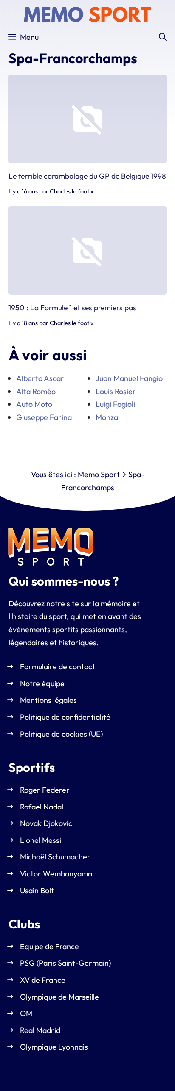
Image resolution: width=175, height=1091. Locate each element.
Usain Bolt (37, 890)
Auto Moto (34, 404)
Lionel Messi (40, 840)
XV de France (42, 980)
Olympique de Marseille (59, 997)
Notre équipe (42, 683)
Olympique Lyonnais (54, 1047)
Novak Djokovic (46, 824)
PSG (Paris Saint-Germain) (65, 963)
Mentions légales (48, 700)
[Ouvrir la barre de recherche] (162, 37)
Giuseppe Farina (44, 417)
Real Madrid (40, 1030)
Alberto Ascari (41, 378)
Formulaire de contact (57, 667)
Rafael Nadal (41, 807)
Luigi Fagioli (115, 404)
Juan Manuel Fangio (129, 378)
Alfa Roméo (36, 391)
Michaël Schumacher (55, 857)
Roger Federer (45, 790)
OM (26, 1014)
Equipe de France (49, 946)
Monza (107, 417)
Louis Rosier (116, 391)
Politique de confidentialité (65, 717)
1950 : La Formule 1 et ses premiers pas (72, 307)
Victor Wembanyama (56, 873)
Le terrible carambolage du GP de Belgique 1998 (87, 176)
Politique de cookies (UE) (61, 734)
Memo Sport (99, 474)
